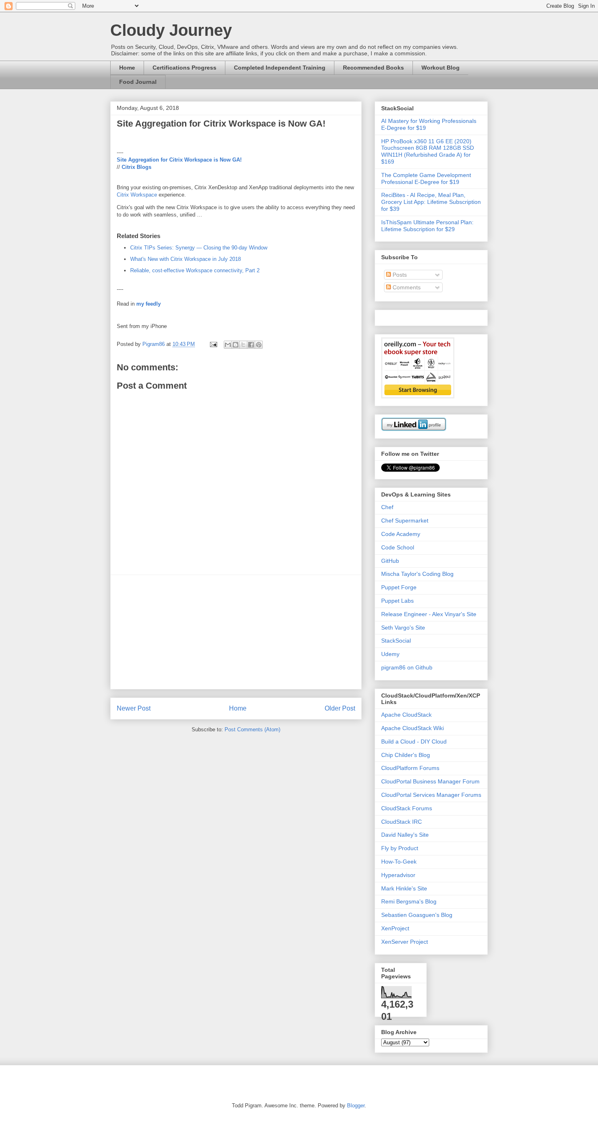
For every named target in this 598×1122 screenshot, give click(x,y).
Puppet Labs (397, 600)
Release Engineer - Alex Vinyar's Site (428, 614)
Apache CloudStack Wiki (412, 728)
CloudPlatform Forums (410, 768)
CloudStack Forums (406, 808)
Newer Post (134, 708)
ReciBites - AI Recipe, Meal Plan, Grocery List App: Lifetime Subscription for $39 (431, 202)
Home (127, 67)
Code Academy (400, 534)
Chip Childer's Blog (405, 755)
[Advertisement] (236, 632)
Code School (397, 547)
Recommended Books (373, 67)
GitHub (390, 561)
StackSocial (396, 640)
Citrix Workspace (137, 195)
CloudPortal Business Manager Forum (430, 781)
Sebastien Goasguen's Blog (416, 915)
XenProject (395, 928)
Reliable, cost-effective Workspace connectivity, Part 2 (195, 270)
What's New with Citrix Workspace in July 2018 (185, 259)
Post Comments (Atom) (252, 729)
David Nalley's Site (405, 834)
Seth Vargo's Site (403, 627)
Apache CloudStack (406, 714)
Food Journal (138, 82)
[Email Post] (213, 344)
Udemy (390, 654)
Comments (406, 287)
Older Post (340, 708)
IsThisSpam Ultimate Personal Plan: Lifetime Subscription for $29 (427, 225)
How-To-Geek (399, 861)
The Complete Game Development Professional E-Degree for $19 (426, 178)
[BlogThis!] (235, 345)
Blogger (355, 1105)
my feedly (148, 304)
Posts (399, 274)
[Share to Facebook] (251, 345)
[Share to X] (243, 345)
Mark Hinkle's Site (404, 888)
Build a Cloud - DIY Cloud (414, 741)
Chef (387, 507)
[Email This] (228, 345)
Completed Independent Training (279, 67)
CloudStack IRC (401, 821)
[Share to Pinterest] (259, 345)
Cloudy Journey (171, 30)
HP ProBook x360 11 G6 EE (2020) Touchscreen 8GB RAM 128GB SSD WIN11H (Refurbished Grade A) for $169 (427, 151)
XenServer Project (404, 941)
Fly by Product (399, 848)
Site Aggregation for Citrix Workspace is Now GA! (179, 160)
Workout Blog (440, 67)
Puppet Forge (399, 587)
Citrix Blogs (136, 167)
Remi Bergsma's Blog (408, 901)
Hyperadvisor (398, 875)
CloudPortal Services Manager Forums (431, 795)
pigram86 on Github (406, 667)
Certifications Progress (184, 67)
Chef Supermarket (404, 520)
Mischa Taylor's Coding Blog (417, 574)
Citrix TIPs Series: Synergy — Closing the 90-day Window (198, 248)
